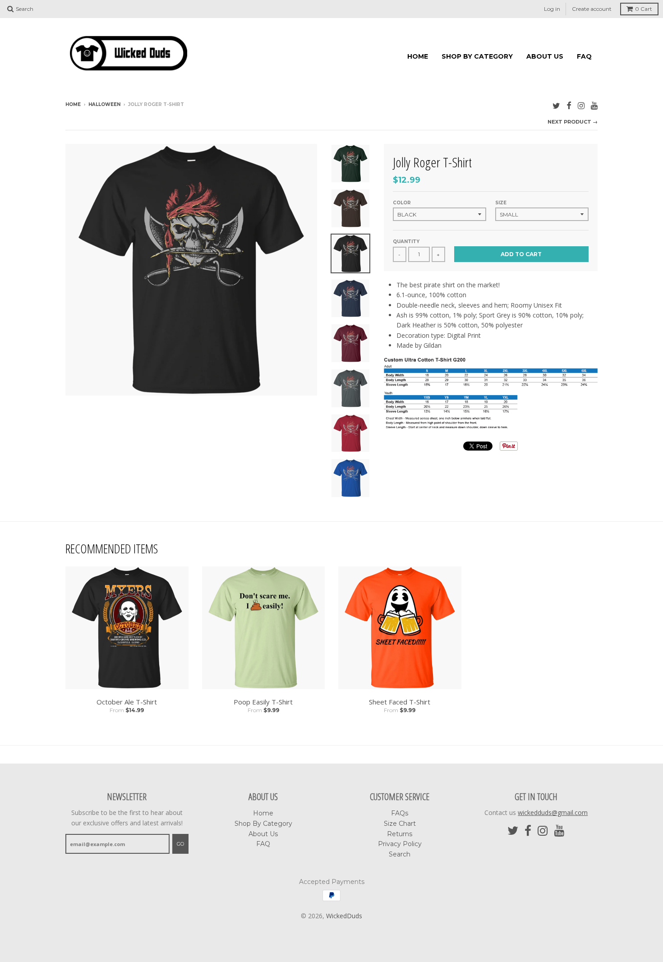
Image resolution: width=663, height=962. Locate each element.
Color (402, 202)
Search (399, 854)
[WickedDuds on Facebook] (568, 104)
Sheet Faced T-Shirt (399, 701)
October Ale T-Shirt (127, 701)
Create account (592, 8)
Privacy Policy (400, 844)
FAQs (399, 813)
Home (417, 56)
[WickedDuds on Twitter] (556, 104)
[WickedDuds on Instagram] (581, 104)
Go (180, 843)
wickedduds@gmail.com (553, 812)
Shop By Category (477, 56)
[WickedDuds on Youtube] (594, 104)
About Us (544, 56)
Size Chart (400, 823)
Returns (399, 833)
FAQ (584, 56)
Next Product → (573, 121)
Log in (552, 8)
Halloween (104, 104)
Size (500, 202)
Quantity (406, 241)
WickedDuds (344, 915)
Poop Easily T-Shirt (263, 701)
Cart (643, 8)
